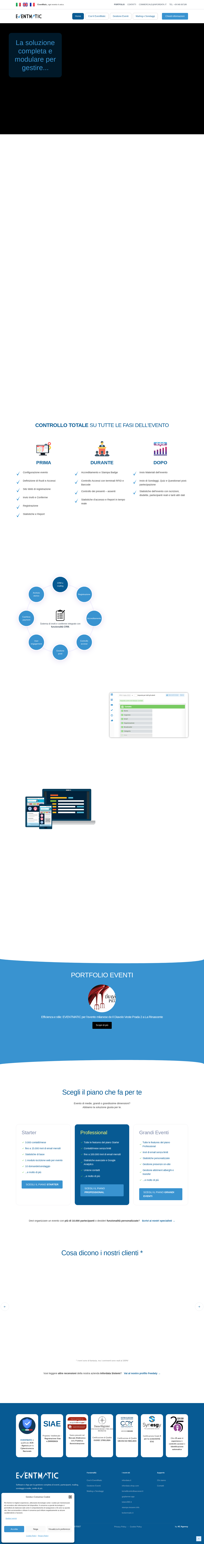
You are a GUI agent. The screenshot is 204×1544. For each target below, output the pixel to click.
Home (78, 16)
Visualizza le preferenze (59, 1529)
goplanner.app (128, 1496)
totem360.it (127, 1502)
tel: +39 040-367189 (178, 4)
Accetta (14, 1529)
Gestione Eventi (121, 16)
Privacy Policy (43, 1536)
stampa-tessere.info (130, 1507)
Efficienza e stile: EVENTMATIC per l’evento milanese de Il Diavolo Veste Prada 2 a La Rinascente (102, 1017)
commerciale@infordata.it (153, 4)
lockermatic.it (127, 1513)
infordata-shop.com (130, 1486)
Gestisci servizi (11, 1518)
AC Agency (183, 1526)
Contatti (131, 4)
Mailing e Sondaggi (145, 16)
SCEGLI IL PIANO (42, 1184)
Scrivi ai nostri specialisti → (158, 1220)
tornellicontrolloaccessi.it (132, 1491)
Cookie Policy (31, 1536)
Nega (35, 1529)
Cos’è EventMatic (97, 16)
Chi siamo (161, 1480)
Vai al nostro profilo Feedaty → (142, 1373)
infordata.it (126, 1480)
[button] (70, 1497)
